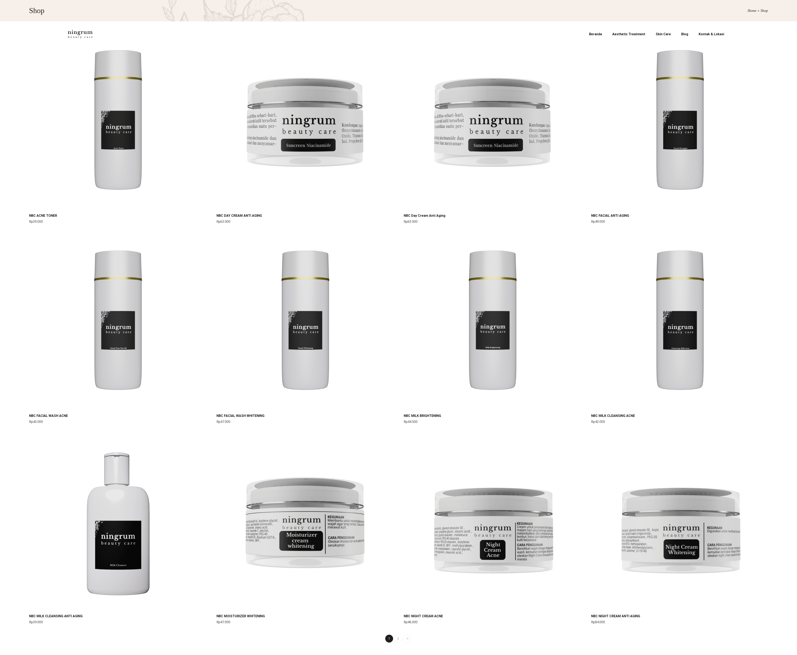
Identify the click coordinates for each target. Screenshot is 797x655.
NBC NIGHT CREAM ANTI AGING (615, 616)
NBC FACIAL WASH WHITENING (240, 416)
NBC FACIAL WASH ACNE (48, 416)
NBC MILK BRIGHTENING (422, 416)
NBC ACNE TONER (43, 216)
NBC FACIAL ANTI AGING (610, 216)
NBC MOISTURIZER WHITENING (240, 616)
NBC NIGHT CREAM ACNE (423, 616)
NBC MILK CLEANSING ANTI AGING (56, 616)
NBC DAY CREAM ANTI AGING (239, 216)
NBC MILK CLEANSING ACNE (613, 416)
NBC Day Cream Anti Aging (424, 216)
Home (752, 11)
